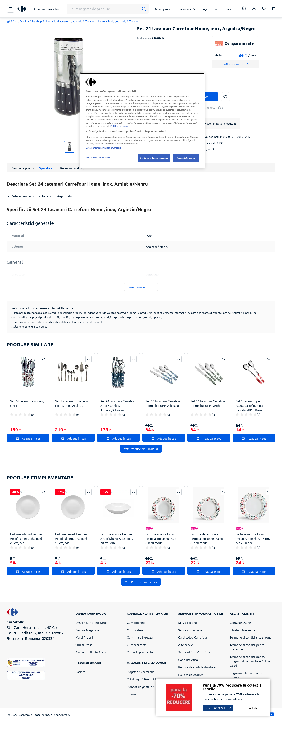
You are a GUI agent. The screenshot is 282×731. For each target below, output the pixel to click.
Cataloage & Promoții (141, 679)
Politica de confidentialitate (197, 667)
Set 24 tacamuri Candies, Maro (27, 403)
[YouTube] (272, 715)
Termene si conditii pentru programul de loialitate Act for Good (250, 661)
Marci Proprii (84, 637)
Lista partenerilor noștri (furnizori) (104, 147)
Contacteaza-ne (240, 622)
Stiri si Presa (83, 645)
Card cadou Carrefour (192, 637)
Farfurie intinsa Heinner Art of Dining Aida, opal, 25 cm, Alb (26, 538)
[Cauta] (144, 9)
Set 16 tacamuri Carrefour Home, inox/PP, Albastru (163, 403)
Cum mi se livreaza (140, 637)
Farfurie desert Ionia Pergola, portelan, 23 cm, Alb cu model (207, 538)
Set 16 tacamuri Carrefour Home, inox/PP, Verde (208, 403)
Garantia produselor (140, 652)
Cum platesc (135, 630)
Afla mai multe (234, 64)
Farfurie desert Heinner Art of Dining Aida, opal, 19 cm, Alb (71, 538)
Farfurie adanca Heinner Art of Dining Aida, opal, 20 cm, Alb (116, 538)
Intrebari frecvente (242, 630)
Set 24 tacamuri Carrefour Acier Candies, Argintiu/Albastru (118, 405)
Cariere (80, 672)
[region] (142, 120)
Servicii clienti (187, 622)
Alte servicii (186, 645)
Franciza (132, 694)
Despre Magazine (87, 630)
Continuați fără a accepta (154, 157)
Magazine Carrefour (140, 672)
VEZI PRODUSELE (216, 708)
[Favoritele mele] (264, 9)
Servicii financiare (190, 630)
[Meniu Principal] (10, 9)
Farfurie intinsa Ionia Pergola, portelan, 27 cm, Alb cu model (253, 538)
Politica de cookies (190, 674)
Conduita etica (188, 660)
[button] (273, 9)
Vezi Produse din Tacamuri (141, 449)
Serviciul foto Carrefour (194, 652)
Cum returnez (136, 645)
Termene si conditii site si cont (250, 637)
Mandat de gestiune (140, 687)
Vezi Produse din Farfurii (141, 582)
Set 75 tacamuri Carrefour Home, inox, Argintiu (73, 403)
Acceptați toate (186, 157)
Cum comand (136, 622)
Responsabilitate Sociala (91, 652)
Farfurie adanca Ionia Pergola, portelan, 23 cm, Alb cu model (162, 538)
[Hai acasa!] (8, 21)
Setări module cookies (98, 157)
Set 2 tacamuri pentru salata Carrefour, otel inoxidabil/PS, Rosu (251, 405)
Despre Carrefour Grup (91, 622)
